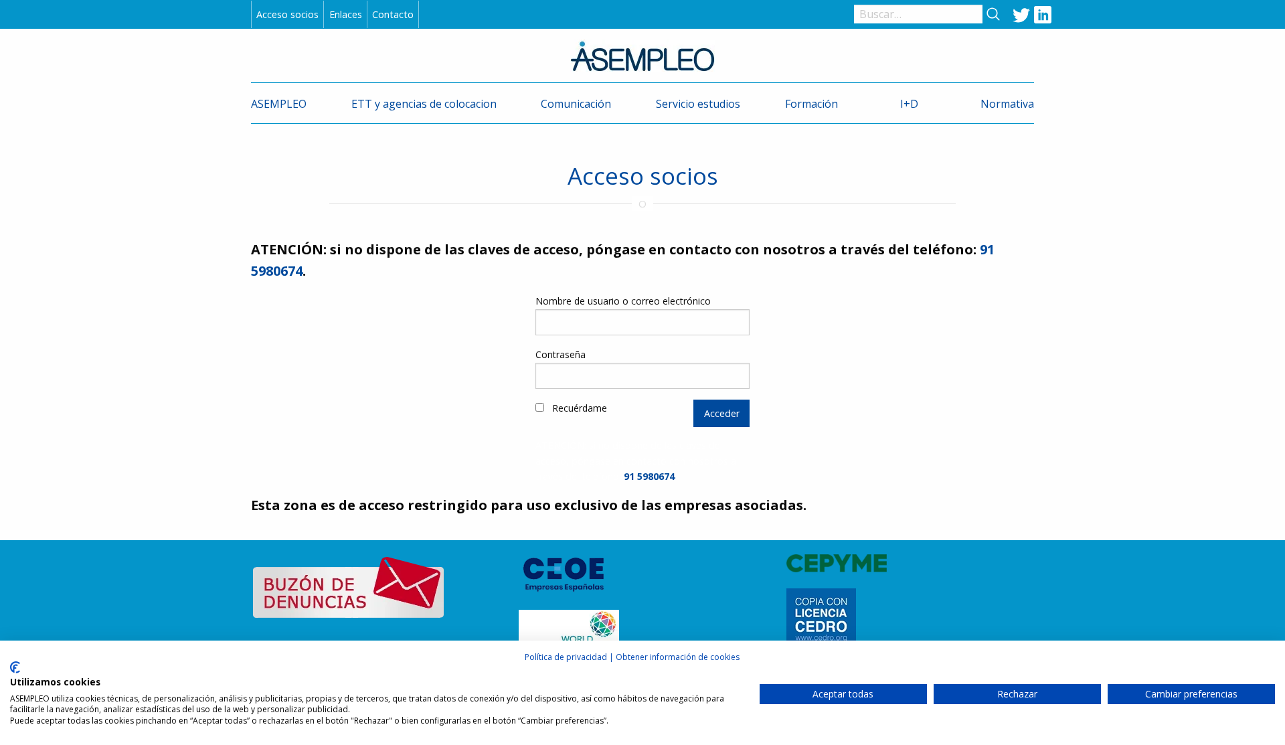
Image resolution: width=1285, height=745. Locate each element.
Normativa (1007, 103)
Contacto (393, 14)
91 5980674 (649, 476)
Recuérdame (578, 408)
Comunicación (576, 103)
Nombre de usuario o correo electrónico (623, 301)
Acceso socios (287, 14)
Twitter (1021, 14)
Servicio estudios (698, 103)
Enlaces (345, 14)
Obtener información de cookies (678, 657)
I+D (909, 103)
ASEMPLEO (279, 103)
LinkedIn (1042, 14)
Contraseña (560, 354)
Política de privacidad (566, 657)
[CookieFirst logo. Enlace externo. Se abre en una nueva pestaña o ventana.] (15, 667)
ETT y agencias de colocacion (424, 103)
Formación (811, 103)
